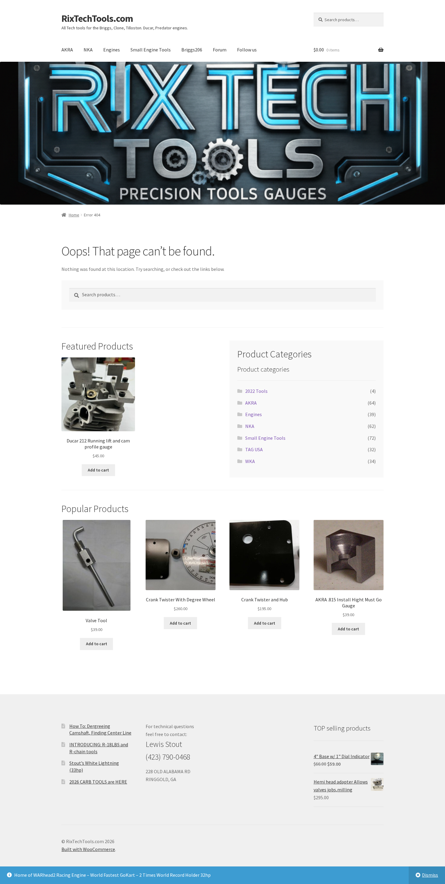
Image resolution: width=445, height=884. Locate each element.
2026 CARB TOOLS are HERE (98, 782)
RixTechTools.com (97, 18)
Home (74, 215)
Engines (111, 50)
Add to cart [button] (98, 470)
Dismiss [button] (430, 875)
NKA (88, 50)
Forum (219, 50)
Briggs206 (191, 50)
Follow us (247, 50)
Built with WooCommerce (88, 849)
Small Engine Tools (150, 50)
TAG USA (254, 449)
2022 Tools (256, 391)
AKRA (67, 50)
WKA (250, 461)
